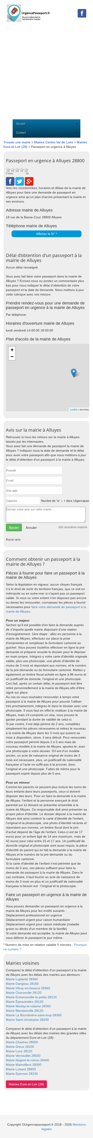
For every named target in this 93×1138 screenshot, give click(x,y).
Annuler (31, 527)
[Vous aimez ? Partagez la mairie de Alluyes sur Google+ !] (29, 181)
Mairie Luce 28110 (19, 1051)
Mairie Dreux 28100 (20, 1046)
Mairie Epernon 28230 (22, 1073)
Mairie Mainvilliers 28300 (23, 1064)
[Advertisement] (46, 70)
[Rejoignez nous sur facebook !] (82, 13)
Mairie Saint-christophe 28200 (27, 1019)
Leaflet (73, 409)
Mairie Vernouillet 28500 (23, 1055)
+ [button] (12, 350)
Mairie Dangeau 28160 (22, 983)
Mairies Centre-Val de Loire (53, 142)
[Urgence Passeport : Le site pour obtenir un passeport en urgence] (28, 11)
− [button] (12, 356)
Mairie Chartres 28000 (22, 1042)
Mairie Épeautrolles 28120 (24, 1001)
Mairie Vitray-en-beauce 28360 (28, 988)
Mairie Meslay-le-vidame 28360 (28, 1006)
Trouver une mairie (16, 142)
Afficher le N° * (46, 234)
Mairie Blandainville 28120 (24, 1010)
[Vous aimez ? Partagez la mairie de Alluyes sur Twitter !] (19, 181)
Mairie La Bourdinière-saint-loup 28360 (34, 1015)
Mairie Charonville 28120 (24, 992)
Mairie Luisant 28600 (21, 1069)
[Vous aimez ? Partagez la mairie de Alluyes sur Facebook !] (10, 181)
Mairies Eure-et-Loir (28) (26, 1084)
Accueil (20, 123)
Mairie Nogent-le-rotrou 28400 (27, 1060)
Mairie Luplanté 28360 (22, 979)
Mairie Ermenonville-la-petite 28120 (31, 997)
